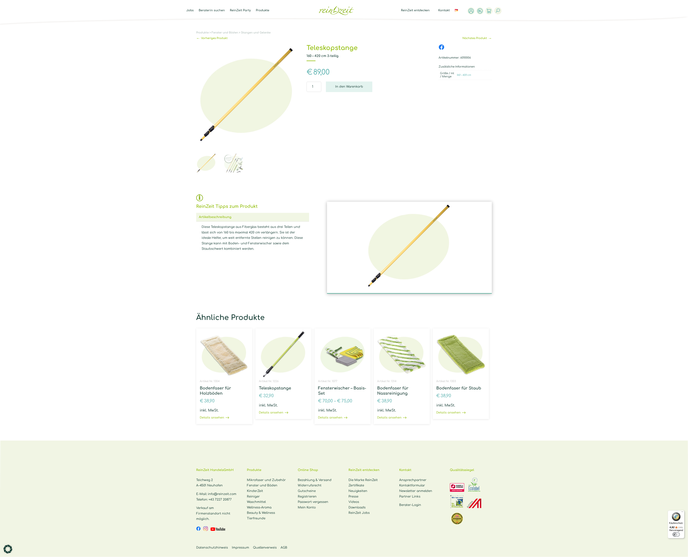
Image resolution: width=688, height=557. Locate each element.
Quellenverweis (265, 547)
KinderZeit (255, 491)
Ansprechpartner (412, 480)
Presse (353, 496)
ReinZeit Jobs (359, 513)
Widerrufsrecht (309, 485)
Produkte (262, 10)
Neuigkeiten (357, 491)
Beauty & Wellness (261, 513)
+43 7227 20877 (220, 499)
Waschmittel (256, 502)
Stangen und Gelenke (256, 32)
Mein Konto (307, 507)
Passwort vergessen (313, 502)
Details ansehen (212, 417)
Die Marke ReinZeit (363, 480)
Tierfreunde (256, 518)
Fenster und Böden (225, 32)
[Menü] (682, 512)
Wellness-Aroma (259, 507)
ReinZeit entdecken (415, 10)
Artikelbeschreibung (215, 217)
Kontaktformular (412, 485)
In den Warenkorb (349, 86)
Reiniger (253, 496)
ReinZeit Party (240, 10)
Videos (353, 502)
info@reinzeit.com (222, 494)
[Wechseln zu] (458, 14)
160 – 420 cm (464, 75)
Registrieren (307, 496)
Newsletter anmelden (415, 491)
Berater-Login (410, 505)
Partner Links (409, 496)
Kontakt (444, 10)
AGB (284, 547)
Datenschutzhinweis (212, 547)
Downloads (357, 507)
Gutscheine (307, 491)
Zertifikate (356, 485)
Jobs (190, 10)
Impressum (240, 547)
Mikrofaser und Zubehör (266, 480)
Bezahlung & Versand (314, 480)
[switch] (676, 534)
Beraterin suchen (212, 10)
